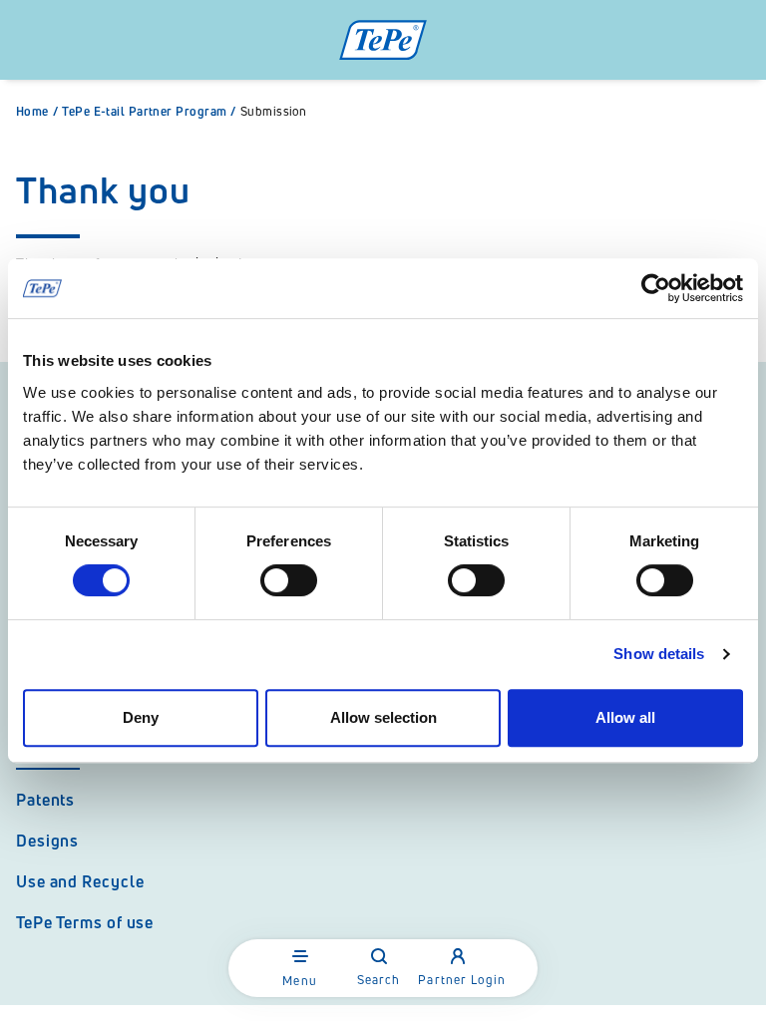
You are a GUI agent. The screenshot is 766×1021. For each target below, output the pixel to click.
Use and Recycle (80, 881)
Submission (273, 112)
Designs (47, 840)
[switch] (288, 580)
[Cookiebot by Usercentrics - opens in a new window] (656, 288)
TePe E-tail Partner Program (149, 112)
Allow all (625, 717)
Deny (141, 717)
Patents (45, 800)
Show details (658, 653)
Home (37, 112)
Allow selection (383, 717)
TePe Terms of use (85, 922)
